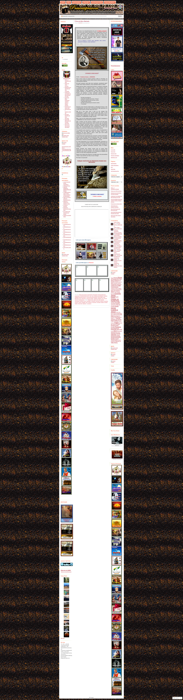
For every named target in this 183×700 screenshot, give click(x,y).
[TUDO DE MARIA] (66, 453)
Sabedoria (84, 303)
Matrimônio (119, 313)
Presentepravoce (81, 299)
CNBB (119, 285)
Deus (120, 289)
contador (63, 143)
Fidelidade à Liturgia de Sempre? (80, 297)
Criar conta (113, 149)
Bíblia (112, 283)
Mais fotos (63, 638)
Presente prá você (116, 329)
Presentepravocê (115, 328)
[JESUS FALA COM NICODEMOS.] (66, 397)
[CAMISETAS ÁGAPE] (116, 47)
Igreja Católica (100, 297)
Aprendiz (102, 299)
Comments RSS (71, 16)
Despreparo (98, 301)
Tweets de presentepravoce (66, 571)
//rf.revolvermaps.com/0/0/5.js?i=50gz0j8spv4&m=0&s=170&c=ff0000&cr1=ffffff (66, 149)
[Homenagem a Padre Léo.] (66, 471)
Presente (118, 327)
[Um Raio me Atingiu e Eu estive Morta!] (66, 490)
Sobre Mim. (86, 2)
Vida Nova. (114, 342)
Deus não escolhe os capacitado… (118, 230)
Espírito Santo (116, 294)
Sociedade (117, 338)
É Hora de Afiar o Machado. (82, 21)
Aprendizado (77, 301)
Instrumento (94, 302)
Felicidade (113, 303)
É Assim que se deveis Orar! (116, 203)
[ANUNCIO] (116, 35)
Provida (112, 331)
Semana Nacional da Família (116, 338)
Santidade (118, 335)
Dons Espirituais (117, 292)
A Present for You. (116, 279)
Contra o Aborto (118, 288)
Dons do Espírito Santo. (115, 291)
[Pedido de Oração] (116, 94)
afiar (97, 299)
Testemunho (114, 340)
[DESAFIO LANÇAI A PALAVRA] (66, 52)
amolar (99, 299)
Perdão (113, 327)
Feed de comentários (115, 155)
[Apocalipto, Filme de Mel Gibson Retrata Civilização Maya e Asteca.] (66, 462)
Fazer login (113, 151)
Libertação (115, 313)
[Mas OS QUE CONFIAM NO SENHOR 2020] (66, 287)
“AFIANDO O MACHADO (91, 73)
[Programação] (117, 408)
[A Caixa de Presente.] (66, 410)
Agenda (80, 294)
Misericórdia (116, 314)
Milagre (112, 314)
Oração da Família (116, 319)
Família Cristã (115, 301)
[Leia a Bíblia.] (66, 481)
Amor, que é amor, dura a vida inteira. (67, 126)
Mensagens (84, 298)
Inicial (62, 2)
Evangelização (114, 296)
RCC (115, 331)
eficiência (101, 301)
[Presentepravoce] (117, 80)
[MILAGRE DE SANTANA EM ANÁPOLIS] (66, 359)
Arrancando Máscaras (102, 294)
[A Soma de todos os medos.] (66, 388)
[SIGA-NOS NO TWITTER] (66, 564)
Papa (116, 323)
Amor (120, 277)
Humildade (83, 302)
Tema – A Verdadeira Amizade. (68, 81)
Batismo (113, 280)
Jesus (80, 298)
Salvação (113, 335)
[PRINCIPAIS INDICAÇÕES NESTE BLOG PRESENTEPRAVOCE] (66, 269)
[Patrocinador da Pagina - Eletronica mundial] (66, 278)
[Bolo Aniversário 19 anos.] (66, 39)
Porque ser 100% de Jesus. (67, 85)
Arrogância (81, 301)
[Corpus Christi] (66, 538)
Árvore (85, 301)
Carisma (119, 283)
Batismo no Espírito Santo (116, 281)
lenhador (102, 302)
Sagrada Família (115, 333)
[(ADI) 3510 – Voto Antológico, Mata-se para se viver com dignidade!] (66, 417)
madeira (76, 303)
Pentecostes (115, 325)
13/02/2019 (92, 76)
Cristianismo (113, 289)
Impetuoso (90, 302)
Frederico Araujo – (85, 76)
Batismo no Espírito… (118, 232)
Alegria (115, 277)
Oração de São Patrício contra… (117, 251)
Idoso (87, 302)
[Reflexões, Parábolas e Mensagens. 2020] (66, 331)
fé (119, 303)
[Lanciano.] (66, 426)
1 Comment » (89, 303)
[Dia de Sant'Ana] (66, 533)
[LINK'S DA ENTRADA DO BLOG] (67, 165)
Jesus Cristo (118, 312)
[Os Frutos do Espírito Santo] (66, 313)
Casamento (113, 284)
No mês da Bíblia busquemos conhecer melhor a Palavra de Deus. (67, 101)
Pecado (118, 324)
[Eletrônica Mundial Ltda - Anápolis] (117, 60)
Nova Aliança (116, 316)
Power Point (80, 303)
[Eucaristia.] (66, 444)
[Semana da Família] (117, 404)
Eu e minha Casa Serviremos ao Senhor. (66, 213)
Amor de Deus (84, 294)
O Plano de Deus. (66, 185)
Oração (118, 318)
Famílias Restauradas (115, 302)
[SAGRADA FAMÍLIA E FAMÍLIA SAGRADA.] (66, 378)
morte (120, 314)
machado (105, 302)
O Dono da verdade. (89, 298)
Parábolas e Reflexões (98, 298)
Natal (112, 316)
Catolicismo (114, 285)
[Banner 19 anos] (66, 42)
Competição (93, 301)
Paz (102, 298)
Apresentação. (76, 2)
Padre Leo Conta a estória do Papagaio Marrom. (67, 199)
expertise (76, 302)
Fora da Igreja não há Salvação (91, 297)
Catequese (119, 284)
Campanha (115, 283)
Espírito (112, 293)
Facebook (113, 297)
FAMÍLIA (115, 299)
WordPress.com (114, 157)
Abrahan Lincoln (90, 299)
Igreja (116, 306)
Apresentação (89, 294)
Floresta (79, 302)
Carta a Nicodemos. (110, 2)
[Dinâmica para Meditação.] (66, 340)
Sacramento (118, 332)
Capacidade (88, 301)
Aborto (112, 277)
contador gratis (65, 136)
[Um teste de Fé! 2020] (66, 296)
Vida (120, 341)
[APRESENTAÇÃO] (66, 33)
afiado (95, 299)
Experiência (106, 301)
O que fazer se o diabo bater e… (118, 225)
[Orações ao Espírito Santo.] (66, 350)
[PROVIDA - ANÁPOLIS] (116, 132)
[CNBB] (116, 87)
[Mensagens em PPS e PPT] (66, 322)
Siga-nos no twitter (66, 570)
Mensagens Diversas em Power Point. (67, 209)
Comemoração (114, 287)
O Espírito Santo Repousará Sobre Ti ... (116, 317)
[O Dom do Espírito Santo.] (66, 305)
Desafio (117, 289)
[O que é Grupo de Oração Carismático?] (66, 369)
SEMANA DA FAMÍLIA (66, 520)
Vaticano (117, 341)
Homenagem (113, 304)
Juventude (98, 302)
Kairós (112, 313)
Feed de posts (113, 153)
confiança (113, 288)
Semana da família (115, 336)
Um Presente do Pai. (97, 2)
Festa (116, 303)
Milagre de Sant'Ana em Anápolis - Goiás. (66, 202)
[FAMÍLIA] (66, 518)
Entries (65, 16)
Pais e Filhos (114, 321)
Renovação (119, 331)
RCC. (68, 2)
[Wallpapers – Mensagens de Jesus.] (66, 435)
